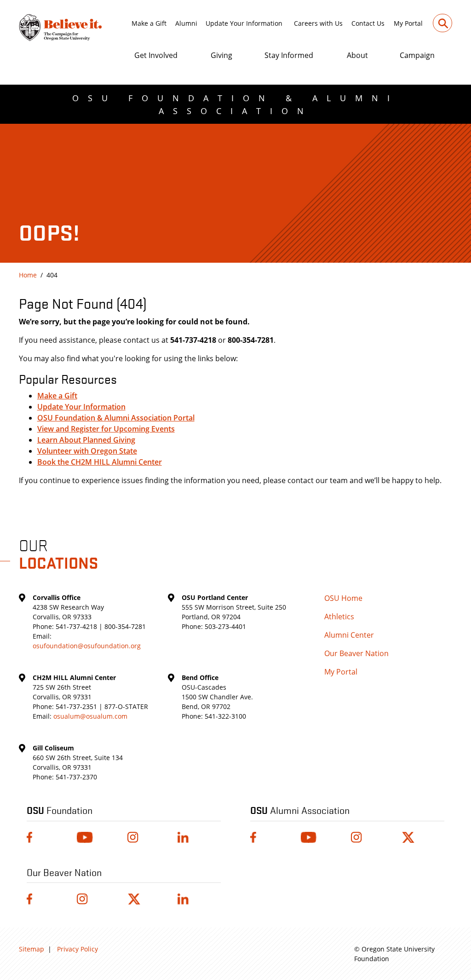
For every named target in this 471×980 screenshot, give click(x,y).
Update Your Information (244, 23)
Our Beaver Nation (356, 653)
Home (28, 275)
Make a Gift (149, 23)
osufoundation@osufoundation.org (87, 645)
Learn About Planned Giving (86, 440)
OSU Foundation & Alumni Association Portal (116, 418)
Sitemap (31, 949)
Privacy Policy (77, 949)
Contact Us (368, 23)
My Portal (408, 23)
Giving (221, 55)
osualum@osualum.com (90, 716)
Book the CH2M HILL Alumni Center (99, 462)
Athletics (339, 616)
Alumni (186, 23)
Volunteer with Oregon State (87, 451)
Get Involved (156, 55)
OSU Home (343, 598)
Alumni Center (349, 635)
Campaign (417, 55)
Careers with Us (318, 23)
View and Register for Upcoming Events (106, 429)
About (357, 55)
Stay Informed (288, 55)
